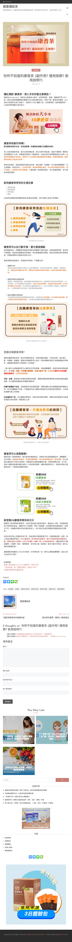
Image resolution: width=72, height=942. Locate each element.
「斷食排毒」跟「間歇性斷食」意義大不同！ (21, 567)
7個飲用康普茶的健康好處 (13, 570)
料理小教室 (8, 847)
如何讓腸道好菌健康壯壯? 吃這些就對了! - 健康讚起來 (34, 634)
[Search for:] (29, 780)
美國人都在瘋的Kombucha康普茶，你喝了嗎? (21, 565)
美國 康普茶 (60, 589)
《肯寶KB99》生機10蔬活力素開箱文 (17, 797)
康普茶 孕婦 (34, 589)
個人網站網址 (7, 689)
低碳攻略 (8, 838)
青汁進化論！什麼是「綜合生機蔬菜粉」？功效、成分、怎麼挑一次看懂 (29, 803)
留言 (5, 646)
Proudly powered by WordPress (35, 934)
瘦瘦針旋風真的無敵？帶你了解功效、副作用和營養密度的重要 (26, 790)
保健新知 (8, 841)
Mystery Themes (63, 934)
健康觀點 (8, 844)
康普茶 (17, 589)
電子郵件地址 (8, 680)
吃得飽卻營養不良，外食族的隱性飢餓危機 (19, 793)
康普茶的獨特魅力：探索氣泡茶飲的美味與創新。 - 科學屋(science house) (41, 636)
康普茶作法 (52, 589)
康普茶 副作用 (25, 589)
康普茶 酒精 (43, 589)
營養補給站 (36, 70)
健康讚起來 (10, 6)
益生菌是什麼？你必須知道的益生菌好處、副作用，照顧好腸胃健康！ (52, 736)
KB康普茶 (11, 589)
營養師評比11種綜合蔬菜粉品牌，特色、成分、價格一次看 (24, 800)
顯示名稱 (6, 671)
